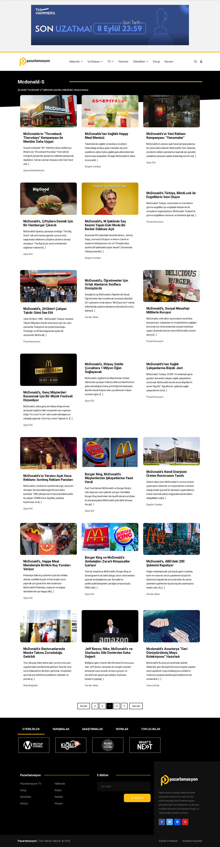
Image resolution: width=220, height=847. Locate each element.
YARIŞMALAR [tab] (61, 729)
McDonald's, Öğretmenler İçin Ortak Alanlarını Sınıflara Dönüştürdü (106, 284)
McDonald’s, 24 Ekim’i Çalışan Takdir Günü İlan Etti (45, 311)
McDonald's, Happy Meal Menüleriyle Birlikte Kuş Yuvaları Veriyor (47, 565)
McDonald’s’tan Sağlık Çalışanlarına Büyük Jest (164, 366)
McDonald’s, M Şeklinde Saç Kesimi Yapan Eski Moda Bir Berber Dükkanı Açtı (105, 225)
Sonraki (136, 706)
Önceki (83, 706)
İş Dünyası (94, 61)
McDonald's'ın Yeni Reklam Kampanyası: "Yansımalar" (166, 136)
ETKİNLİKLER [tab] (31, 729)
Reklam (59, 796)
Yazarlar (123, 61)
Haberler (75, 61)
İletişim (59, 803)
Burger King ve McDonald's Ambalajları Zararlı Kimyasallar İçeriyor (107, 561)
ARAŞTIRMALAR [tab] (92, 729)
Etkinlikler (139, 61)
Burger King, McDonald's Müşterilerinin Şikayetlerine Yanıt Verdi (109, 478)
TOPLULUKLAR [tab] (150, 729)
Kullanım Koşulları (192, 840)
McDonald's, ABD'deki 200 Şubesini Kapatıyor (165, 563)
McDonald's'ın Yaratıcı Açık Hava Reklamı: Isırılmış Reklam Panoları (48, 478)
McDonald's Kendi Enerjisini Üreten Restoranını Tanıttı (166, 474)
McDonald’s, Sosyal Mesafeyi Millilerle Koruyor (167, 310)
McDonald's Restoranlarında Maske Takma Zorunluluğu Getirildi (44, 652)
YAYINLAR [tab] (122, 729)
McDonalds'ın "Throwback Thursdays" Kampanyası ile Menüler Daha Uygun (43, 137)
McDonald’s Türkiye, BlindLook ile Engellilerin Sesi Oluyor (171, 195)
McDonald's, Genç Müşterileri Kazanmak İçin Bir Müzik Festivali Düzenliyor (48, 396)
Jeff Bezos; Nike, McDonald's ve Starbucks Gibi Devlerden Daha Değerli (109, 652)
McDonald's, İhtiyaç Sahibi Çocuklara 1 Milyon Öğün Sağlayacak (104, 368)
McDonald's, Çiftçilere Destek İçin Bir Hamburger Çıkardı (48, 223)
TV (109, 61)
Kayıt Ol (139, 797)
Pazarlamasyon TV (30, 783)
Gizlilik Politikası (168, 840)
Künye (58, 790)
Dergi (156, 61)
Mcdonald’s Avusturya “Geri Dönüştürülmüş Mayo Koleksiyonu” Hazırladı (166, 652)
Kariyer (169, 61)
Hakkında (60, 783)
